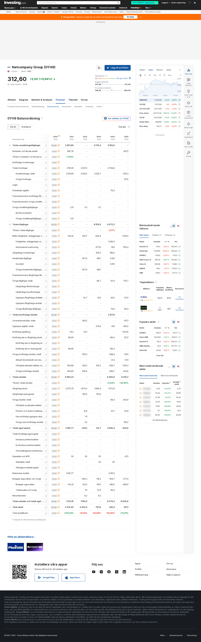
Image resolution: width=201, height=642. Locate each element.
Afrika (121, 12)
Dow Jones (144, 113)
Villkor (162, 635)
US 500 (142, 104)
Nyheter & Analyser (42, 99)
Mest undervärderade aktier (151, 367)
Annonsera (171, 569)
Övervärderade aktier (153, 12)
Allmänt (12, 99)
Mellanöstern (97, 12)
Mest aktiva (144, 235)
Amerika (79, 12)
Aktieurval (123, 8)
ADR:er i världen (53, 12)
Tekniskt (73, 99)
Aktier (8, 12)
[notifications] (189, 2)
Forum (84, 99)
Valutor (142, 70)
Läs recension (179, 298)
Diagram (23, 99)
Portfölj (138, 569)
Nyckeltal (78, 107)
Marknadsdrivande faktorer (149, 227)
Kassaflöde (66, 107)
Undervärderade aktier (134, 12)
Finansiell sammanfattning (18, 107)
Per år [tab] (13, 127)
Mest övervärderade (169, 376)
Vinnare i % (156, 235)
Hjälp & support (173, 575)
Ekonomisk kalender (108, 8)
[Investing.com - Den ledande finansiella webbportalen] (15, 3)
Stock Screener (21, 12)
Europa (87, 12)
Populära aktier (147, 322)
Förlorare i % (170, 235)
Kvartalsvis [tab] (26, 127)
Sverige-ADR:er (68, 12)
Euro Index (143, 126)
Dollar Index (144, 122)
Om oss (169, 563)
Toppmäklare (146, 282)
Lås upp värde (122, 78)
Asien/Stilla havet (110, 12)
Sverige (32, 12)
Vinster (99, 107)
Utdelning (89, 107)
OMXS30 (143, 100)
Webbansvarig (141, 575)
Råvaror (160, 70)
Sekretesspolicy (176, 635)
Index (151, 70)
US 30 (141, 117)
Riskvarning (191, 635)
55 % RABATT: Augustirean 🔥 (145, 3)
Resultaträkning (38, 107)
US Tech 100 (144, 109)
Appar (137, 563)
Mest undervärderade (148, 376)
